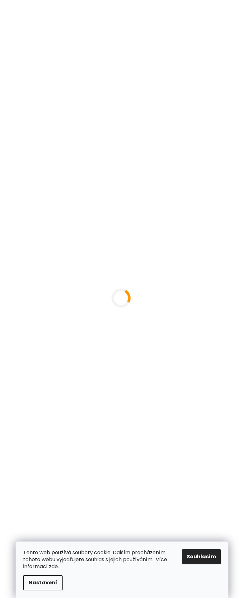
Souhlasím (199, 556)
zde (51, 566)
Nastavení (40, 582)
